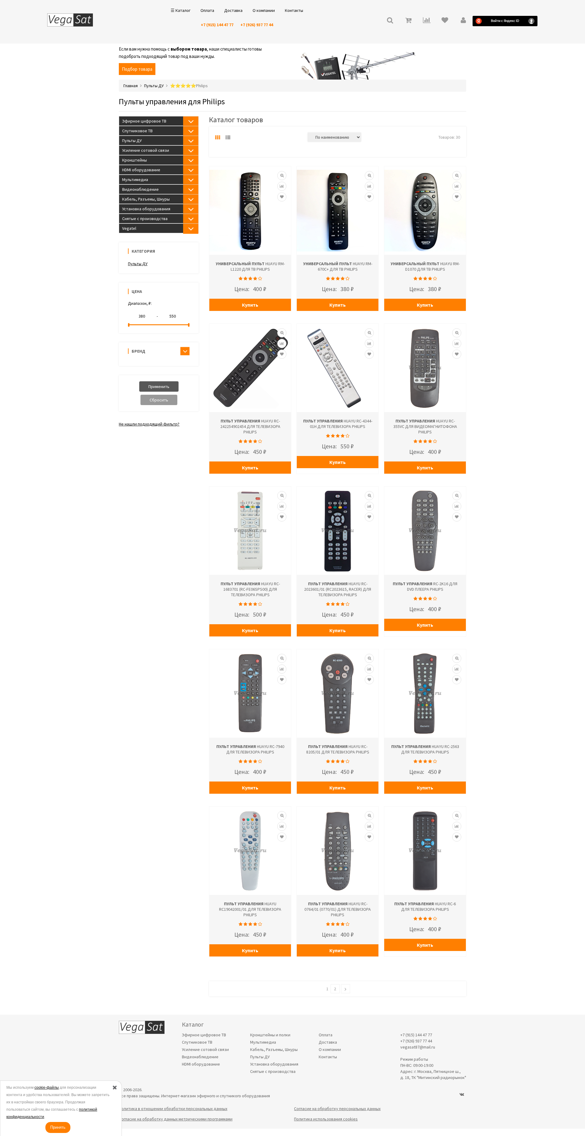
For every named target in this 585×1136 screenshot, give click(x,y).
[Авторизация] (463, 20)
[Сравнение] (281, 186)
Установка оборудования (146, 209)
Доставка (233, 10)
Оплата (207, 10)
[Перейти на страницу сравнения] (426, 20)
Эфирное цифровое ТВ (144, 121)
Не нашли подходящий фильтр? (149, 424)
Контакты (294, 10)
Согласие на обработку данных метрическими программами (175, 1119)
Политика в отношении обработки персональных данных (173, 1108)
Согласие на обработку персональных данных (337, 1108)
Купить (250, 305)
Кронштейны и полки (270, 1035)
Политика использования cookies (326, 1119)
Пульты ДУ (132, 140)
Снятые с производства (145, 218)
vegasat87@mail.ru (417, 1047)
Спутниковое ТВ (137, 131)
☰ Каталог (180, 10)
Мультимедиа (135, 179)
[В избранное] (281, 196)
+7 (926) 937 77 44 (256, 24)
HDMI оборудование (141, 170)
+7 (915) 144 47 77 (217, 24)
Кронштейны (134, 160)
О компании (264, 10)
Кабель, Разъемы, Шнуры (146, 199)
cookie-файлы (46, 1087)
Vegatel (129, 228)
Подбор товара (137, 69)
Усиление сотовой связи (145, 150)
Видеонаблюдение (140, 189)
